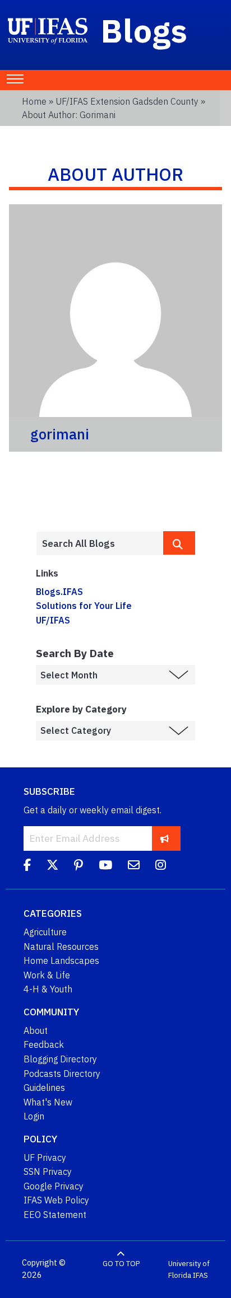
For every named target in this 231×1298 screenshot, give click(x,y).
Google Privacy (54, 1186)
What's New (48, 1102)
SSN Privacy (48, 1171)
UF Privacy (45, 1157)
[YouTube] (105, 866)
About (36, 1030)
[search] (179, 543)
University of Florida (189, 1269)
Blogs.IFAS (59, 591)
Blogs (144, 30)
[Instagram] (160, 866)
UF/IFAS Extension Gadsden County (127, 101)
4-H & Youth (48, 989)
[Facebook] (27, 866)
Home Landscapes (61, 960)
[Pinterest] (78, 866)
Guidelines (44, 1087)
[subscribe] (164, 838)
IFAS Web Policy (56, 1200)
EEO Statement (55, 1214)
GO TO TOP (121, 1263)
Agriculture (45, 932)
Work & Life (47, 975)
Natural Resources (61, 946)
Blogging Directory (60, 1059)
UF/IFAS (53, 620)
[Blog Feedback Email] (134, 866)
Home (34, 101)
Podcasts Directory (62, 1073)
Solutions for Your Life (84, 605)
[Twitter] (52, 866)
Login (34, 1116)
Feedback (44, 1044)
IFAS (200, 1275)
